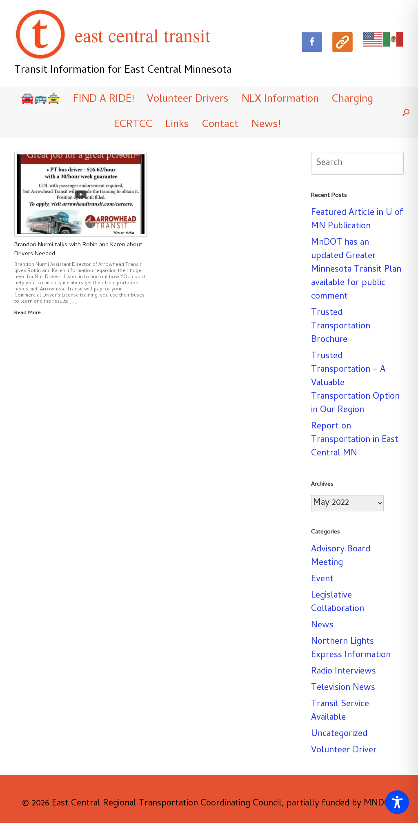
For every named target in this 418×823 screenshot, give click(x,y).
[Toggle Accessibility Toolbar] (397, 802)
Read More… (30, 313)
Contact (220, 125)
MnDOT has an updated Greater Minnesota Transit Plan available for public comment (356, 270)
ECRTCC (133, 125)
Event (322, 579)
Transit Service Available (340, 711)
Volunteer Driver (344, 750)
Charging (352, 99)
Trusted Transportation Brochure (340, 327)
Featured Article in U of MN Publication (357, 220)
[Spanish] (393, 39)
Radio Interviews (343, 672)
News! (265, 125)
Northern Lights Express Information (351, 649)
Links (177, 125)
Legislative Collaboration (337, 603)
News (322, 625)
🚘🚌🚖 (40, 99)
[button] (406, 112)
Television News (343, 688)
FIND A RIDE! (103, 99)
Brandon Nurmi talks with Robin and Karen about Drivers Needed (78, 249)
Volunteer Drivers (188, 99)
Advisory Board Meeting (340, 556)
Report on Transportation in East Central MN (354, 440)
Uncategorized (339, 734)
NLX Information (280, 99)
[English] (373, 39)
